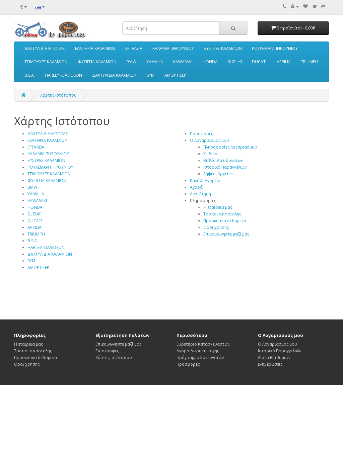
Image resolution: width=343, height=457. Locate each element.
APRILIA (284, 62)
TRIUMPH (309, 62)
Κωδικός (211, 154)
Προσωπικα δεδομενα (224, 220)
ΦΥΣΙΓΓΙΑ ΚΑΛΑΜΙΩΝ (97, 62)
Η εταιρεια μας (217, 207)
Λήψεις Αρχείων (218, 174)
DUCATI (259, 62)
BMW (131, 62)
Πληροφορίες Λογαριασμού (230, 147)
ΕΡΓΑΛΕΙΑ (133, 48)
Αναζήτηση (200, 194)
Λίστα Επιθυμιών (274, 357)
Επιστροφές (107, 351)
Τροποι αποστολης (222, 214)
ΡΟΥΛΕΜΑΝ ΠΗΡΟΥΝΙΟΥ (275, 48)
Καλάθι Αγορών (205, 180)
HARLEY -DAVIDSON (63, 75)
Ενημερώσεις (270, 364)
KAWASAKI (183, 62)
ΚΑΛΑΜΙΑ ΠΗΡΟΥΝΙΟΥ (173, 48)
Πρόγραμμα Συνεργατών (200, 357)
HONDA (210, 62)
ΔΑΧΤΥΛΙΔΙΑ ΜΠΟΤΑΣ (44, 48)
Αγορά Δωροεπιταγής (198, 351)
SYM (150, 75)
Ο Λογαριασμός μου (209, 140)
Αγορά (196, 187)
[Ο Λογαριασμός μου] (295, 6)
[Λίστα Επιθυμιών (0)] (305, 6)
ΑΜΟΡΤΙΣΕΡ (175, 75)
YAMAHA (154, 62)
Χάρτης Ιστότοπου (58, 95)
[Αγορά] (323, 6)
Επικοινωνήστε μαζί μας (226, 234)
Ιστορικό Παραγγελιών (225, 167)
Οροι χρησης (216, 227)
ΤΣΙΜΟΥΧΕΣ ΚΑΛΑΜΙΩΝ (46, 62)
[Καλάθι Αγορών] (314, 6)
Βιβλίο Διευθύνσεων (223, 160)
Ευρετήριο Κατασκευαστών (203, 344)
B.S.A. (29, 75)
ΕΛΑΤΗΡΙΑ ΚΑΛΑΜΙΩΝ (95, 48)
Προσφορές (201, 133)
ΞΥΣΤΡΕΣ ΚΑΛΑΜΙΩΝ (223, 48)
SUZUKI (235, 62)
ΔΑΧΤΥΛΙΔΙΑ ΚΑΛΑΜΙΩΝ (114, 75)
